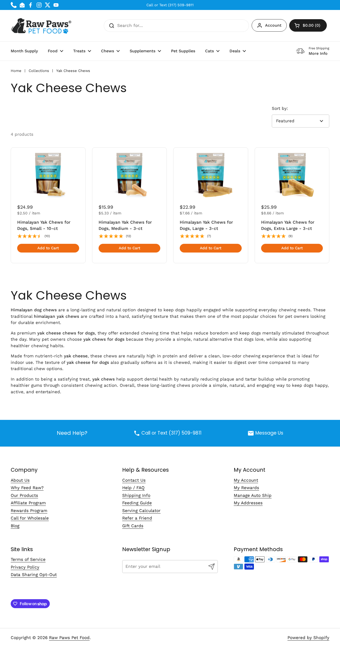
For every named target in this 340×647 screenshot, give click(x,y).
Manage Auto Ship (253, 495)
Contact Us (134, 480)
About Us (20, 480)
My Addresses (248, 502)
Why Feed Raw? (27, 487)
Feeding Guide (137, 502)
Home (16, 70)
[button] (308, 25)
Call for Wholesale (30, 518)
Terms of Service (28, 559)
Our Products (24, 495)
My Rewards (246, 487)
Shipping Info (136, 495)
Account (273, 25)
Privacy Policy (25, 567)
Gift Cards (132, 525)
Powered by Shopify (308, 637)
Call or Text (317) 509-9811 (170, 5)
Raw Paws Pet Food (69, 637)
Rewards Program (29, 510)
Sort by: (280, 108)
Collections (39, 70)
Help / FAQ (133, 487)
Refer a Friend (137, 518)
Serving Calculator (141, 510)
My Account (246, 480)
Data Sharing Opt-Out (34, 574)
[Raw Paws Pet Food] (42, 25)
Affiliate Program (28, 502)
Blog (15, 525)
